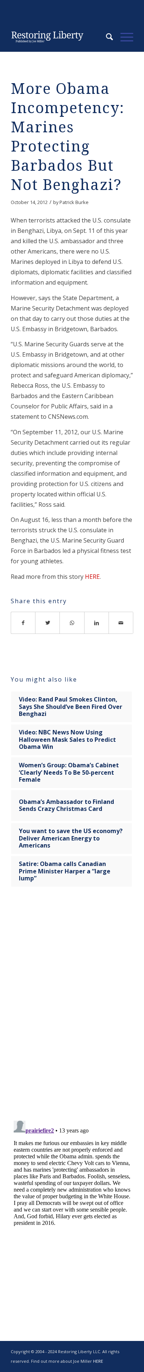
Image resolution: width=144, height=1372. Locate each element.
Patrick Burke (74, 202)
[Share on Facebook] (23, 623)
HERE (92, 577)
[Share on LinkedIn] (97, 623)
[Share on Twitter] (47, 623)
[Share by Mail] (121, 623)
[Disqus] (72, 1008)
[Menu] (123, 37)
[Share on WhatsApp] (72, 623)
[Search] (106, 37)
